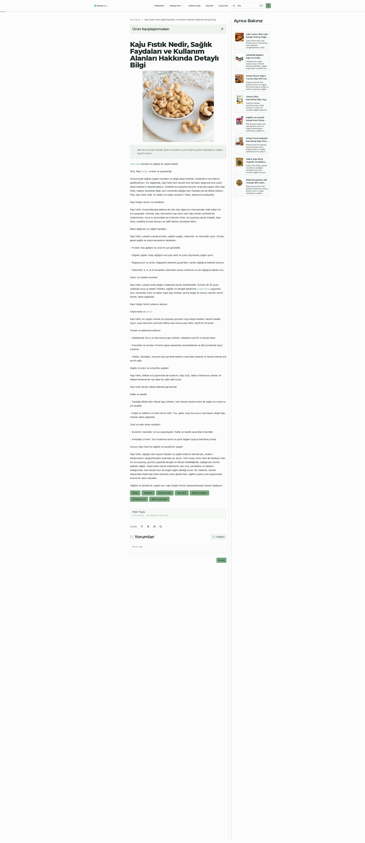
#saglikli (148, 493)
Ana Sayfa (135, 19)
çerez (149, 311)
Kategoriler (175, 5)
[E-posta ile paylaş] (154, 526)
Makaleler (159, 5)
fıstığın (145, 171)
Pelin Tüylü (138, 512)
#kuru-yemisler (159, 499)
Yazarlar (210, 5)
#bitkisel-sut (139, 499)
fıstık (138, 163)
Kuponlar (223, 5)
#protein (181, 493)
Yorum (221, 560)
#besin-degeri (199, 493)
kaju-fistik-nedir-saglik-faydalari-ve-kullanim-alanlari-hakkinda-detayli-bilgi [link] (180, 19)
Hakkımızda (194, 5)
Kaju (132, 163)
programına (203, 288)
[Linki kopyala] (160, 526)
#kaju (135, 493)
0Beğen (220, 537)
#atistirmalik (164, 493)
